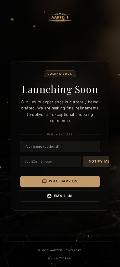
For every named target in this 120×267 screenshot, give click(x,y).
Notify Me (99, 161)
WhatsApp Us (63, 181)
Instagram (63, 258)
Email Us (63, 196)
